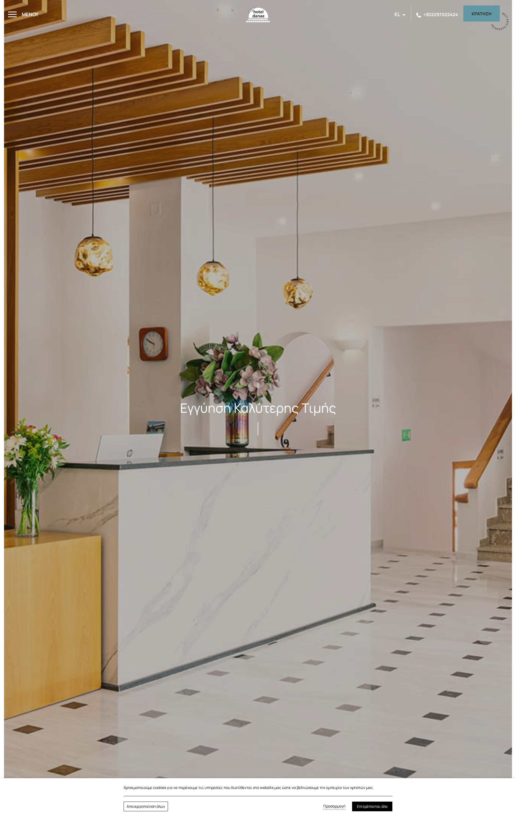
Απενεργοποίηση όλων (146, 806)
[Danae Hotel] (258, 16)
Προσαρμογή (334, 806)
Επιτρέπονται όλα (372, 806)
